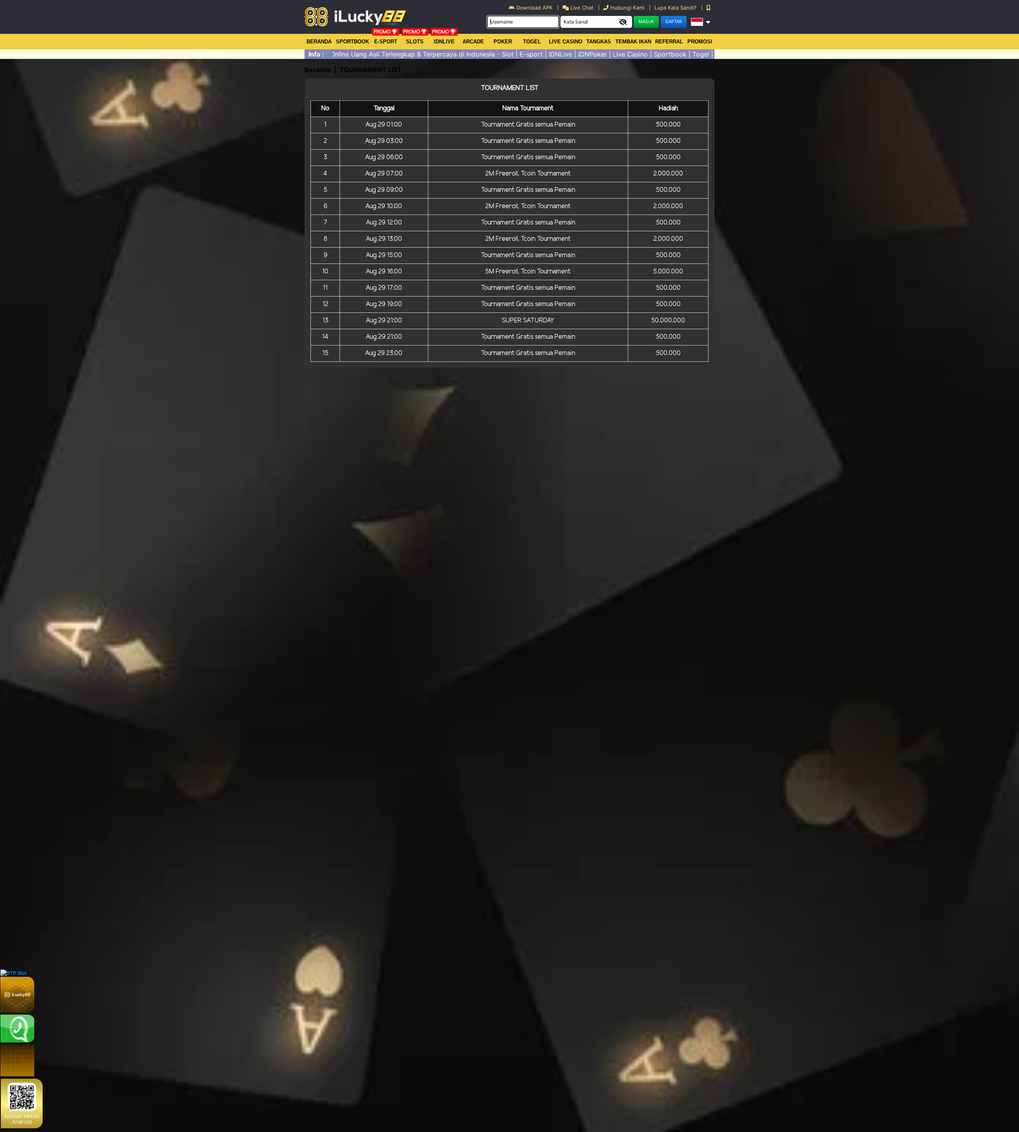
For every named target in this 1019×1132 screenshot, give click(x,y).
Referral (669, 42)
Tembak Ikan (633, 42)
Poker (503, 42)
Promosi (699, 42)
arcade (473, 42)
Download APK (534, 7)
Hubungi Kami (627, 7)
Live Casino (565, 42)
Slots (415, 42)
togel (532, 42)
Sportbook (352, 42)
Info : (316, 54)
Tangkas (598, 42)
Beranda (319, 42)
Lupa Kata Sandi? (676, 7)
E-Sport (385, 42)
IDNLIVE (444, 42)
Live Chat (581, 7)
